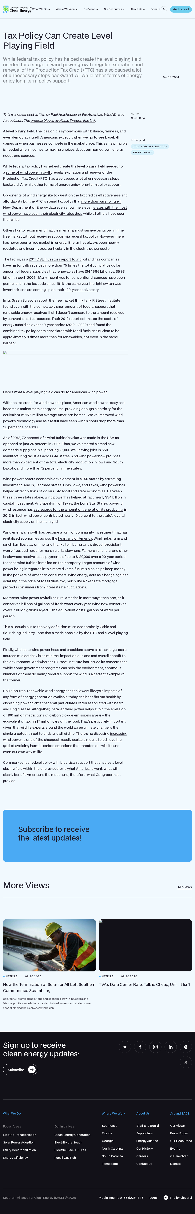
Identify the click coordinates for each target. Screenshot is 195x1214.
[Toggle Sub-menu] (49, 9)
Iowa (76, 485)
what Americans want (84, 768)
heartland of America (75, 538)
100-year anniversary (81, 289)
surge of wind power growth (28, 172)
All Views (184, 887)
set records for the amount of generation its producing (78, 509)
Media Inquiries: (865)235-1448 (121, 1198)
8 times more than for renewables (54, 337)
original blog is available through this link (62, 120)
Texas (93, 485)
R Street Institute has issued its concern (86, 661)
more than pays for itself (101, 201)
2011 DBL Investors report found (55, 259)
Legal (153, 1198)
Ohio (67, 485)
